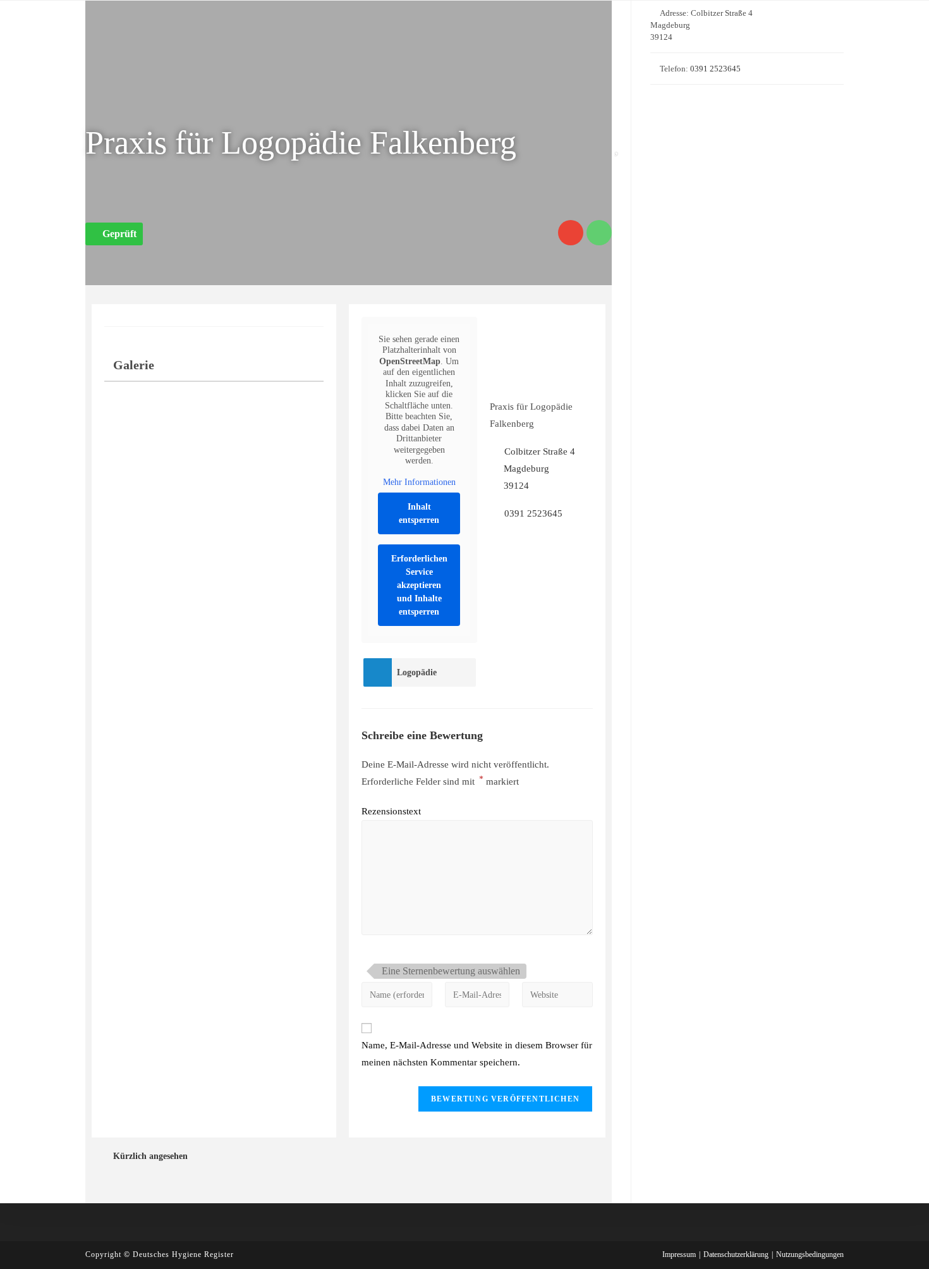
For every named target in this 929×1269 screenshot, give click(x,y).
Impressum (679, 1254)
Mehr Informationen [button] (419, 482)
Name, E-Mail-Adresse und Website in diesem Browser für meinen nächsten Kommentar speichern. (476, 1053)
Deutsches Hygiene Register (183, 1254)
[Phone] (599, 232)
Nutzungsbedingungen (810, 1254)
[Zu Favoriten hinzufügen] (619, 146)
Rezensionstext (391, 811)
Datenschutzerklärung (735, 1254)
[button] (114, 234)
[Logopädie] (377, 672)
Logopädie (417, 672)
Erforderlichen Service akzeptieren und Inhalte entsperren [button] (419, 585)
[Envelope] (570, 232)
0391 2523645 (533, 513)
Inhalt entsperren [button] (419, 513)
